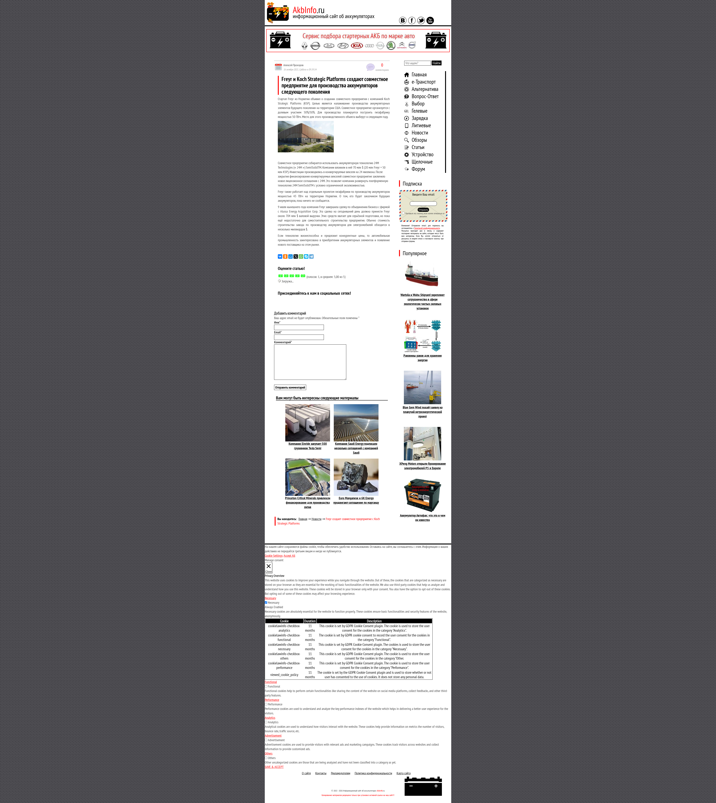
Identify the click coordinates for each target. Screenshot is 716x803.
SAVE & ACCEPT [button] (274, 767)
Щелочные (422, 161)
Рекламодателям (340, 773)
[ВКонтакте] (280, 256)
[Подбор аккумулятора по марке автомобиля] (358, 40)
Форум (418, 168)
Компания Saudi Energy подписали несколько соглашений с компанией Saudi (356, 448)
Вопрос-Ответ (425, 96)
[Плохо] (286, 275)
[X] (295, 256)
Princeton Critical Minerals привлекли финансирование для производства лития (307, 502)
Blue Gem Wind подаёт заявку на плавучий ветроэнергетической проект (422, 411)
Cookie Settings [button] (274, 555)
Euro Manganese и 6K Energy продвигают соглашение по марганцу (356, 500)
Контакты (320, 773)
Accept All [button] (289, 555)
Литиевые (421, 125)
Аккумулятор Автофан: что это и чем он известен (422, 517)
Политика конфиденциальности (373, 773)
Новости (420, 132)
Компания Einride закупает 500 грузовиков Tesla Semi (308, 445)
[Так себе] (292, 275)
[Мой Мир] (290, 256)
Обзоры (419, 139)
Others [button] (268, 753)
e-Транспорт (424, 81)
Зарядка (420, 117)
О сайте (306, 773)
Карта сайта (404, 773)
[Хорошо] (297, 275)
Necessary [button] (270, 598)
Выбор (418, 103)
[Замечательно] (303, 275)
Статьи (418, 147)
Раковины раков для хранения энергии (422, 357)
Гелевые (419, 110)
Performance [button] (272, 700)
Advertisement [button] (273, 735)
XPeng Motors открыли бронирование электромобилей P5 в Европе (422, 465)
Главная (419, 74)
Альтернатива (425, 88)
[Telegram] (311, 256)
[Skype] (306, 256)
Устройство (423, 154)
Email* (278, 332)
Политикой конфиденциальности (427, 228)
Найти (437, 63)
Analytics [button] (270, 717)
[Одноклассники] (285, 256)
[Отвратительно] (280, 275)
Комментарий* (283, 342)
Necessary (273, 602)
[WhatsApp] (301, 256)
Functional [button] (271, 682)
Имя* (277, 322)
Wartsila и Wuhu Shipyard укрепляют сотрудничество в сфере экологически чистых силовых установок (423, 301)
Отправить (423, 209)
